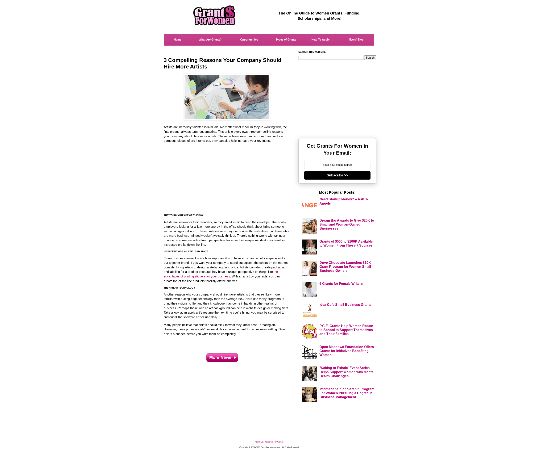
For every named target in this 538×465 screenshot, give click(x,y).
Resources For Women (274, 442)
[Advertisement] (227, 180)
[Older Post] (222, 356)
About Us (259, 442)
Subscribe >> (337, 175)
